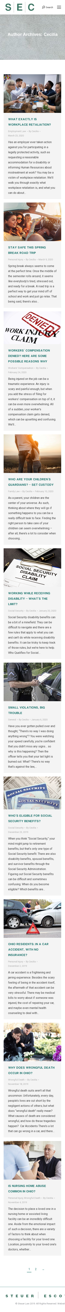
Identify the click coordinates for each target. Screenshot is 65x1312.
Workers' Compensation (20, 368)
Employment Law (17, 131)
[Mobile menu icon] (59, 7)
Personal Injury (15, 259)
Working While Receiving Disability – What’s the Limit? (29, 599)
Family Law (14, 491)
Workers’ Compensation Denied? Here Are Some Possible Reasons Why (29, 356)
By (34, 131)
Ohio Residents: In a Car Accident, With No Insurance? (28, 949)
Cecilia (51, 34)
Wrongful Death (16, 1079)
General (12, 719)
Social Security (15, 610)
